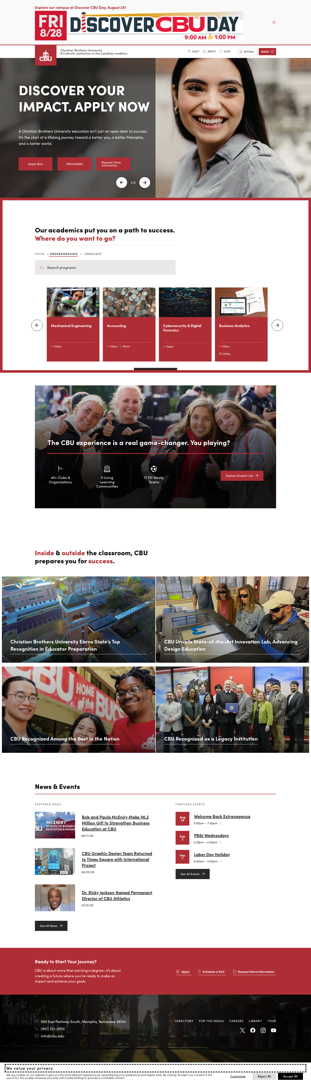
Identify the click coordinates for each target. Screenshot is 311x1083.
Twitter (242, 1030)
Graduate (93, 254)
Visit (196, 51)
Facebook (252, 1030)
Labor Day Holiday (212, 854)
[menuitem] (194, 51)
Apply (212, 51)
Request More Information (111, 163)
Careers (236, 1021)
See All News (48, 926)
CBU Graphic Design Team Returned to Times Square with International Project (117, 859)
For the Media (211, 1021)
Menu (265, 51)
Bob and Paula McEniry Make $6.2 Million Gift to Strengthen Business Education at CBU (116, 822)
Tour (271, 1021)
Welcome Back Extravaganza (222, 816)
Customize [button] (237, 1076)
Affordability (74, 164)
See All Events (190, 874)
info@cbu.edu (52, 1035)
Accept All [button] (290, 1076)
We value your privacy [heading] (29, 1068)
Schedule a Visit (213, 971)
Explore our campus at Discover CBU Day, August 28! (80, 7)
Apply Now (35, 164)
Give (227, 51)
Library (255, 1021)
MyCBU (249, 51)
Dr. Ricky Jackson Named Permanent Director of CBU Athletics (117, 895)
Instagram (263, 1030)
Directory (184, 1021)
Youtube (273, 1030)
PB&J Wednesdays (211, 835)
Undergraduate (64, 254)
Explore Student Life (239, 475)
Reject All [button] (264, 1076)
